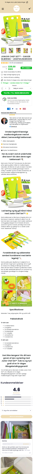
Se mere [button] (27, 450)
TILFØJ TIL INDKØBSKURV (16, 93)
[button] (12, 63)
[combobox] (30, 410)
